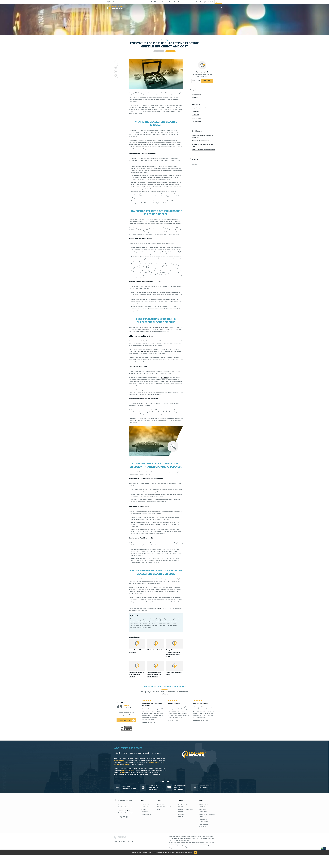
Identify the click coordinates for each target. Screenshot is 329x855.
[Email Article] (116, 71)
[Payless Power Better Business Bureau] (126, 728)
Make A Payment (155, 1)
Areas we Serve (190, 1)
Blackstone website (172, 232)
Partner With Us (145, 807)
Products (180, 812)
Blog (175, 1)
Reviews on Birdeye (146, 814)
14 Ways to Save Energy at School (201, 153)
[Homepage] (115, 8)
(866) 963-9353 (125, 800)
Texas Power (195, 125)
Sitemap (181, 800)
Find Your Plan (172, 8)
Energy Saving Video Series (199, 108)
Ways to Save (183, 8)
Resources (181, 814)
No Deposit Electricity (157, 8)
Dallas (123, 770)
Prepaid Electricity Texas (139, 8)
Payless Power (160, 608)
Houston (122, 773)
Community (195, 101)
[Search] (221, 7)
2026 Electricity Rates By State (200, 141)
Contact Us (198, 1)
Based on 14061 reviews (129, 708)
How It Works (214, 8)
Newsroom (180, 1)
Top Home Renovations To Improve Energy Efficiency (136, 674)
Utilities (180, 817)
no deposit (126, 764)
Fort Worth (131, 770)
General (180, 807)
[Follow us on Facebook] (118, 817)
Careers (143, 809)
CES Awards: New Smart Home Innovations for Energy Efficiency (154, 674)
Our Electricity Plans (198, 8)
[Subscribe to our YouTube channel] (124, 817)
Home (162, 40)
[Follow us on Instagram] (121, 817)
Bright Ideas (195, 97)
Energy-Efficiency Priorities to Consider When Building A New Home (173, 653)
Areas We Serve (182, 804)
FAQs (170, 1)
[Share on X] (116, 67)
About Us (164, 1)
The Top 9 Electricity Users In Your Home (203, 150)
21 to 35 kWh (164, 377)
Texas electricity (119, 760)
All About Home (196, 94)
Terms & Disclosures (178, 840)
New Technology (196, 121)
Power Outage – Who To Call (165, 807)
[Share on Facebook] (116, 62)
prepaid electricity (154, 762)
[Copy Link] (116, 76)
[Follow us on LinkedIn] (127, 817)
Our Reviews (144, 812)
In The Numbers (196, 118)
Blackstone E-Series (147, 351)
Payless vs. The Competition (186, 809)
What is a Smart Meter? (154, 650)
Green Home (195, 111)
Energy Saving (196, 104)
